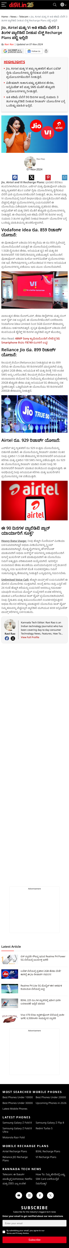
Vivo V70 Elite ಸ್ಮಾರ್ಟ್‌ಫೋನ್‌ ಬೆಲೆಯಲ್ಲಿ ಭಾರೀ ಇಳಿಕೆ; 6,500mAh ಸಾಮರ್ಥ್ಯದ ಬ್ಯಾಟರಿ (42, 1016)
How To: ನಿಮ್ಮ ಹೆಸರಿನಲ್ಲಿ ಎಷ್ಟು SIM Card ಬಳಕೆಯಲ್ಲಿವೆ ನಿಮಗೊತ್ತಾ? (50, 1179)
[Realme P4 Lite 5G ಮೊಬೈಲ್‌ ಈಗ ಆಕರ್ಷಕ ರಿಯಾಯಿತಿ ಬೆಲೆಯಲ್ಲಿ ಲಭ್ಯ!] (9, 988)
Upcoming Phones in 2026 (51, 1103)
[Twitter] (13, 638)
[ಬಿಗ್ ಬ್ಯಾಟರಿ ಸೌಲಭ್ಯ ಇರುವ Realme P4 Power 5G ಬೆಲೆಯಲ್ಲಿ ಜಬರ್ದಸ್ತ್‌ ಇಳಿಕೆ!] (9, 959)
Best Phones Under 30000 (18, 1103)
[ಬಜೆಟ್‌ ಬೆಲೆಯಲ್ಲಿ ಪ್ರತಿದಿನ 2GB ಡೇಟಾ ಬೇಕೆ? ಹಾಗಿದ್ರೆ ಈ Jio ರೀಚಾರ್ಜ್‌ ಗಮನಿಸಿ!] (9, 974)
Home (4, 16)
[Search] (55, 4)
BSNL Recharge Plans (48, 1151)
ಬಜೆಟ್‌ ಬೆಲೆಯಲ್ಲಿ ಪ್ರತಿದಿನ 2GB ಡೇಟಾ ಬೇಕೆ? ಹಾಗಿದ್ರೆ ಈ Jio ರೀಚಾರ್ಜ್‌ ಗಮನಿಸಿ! (41, 972)
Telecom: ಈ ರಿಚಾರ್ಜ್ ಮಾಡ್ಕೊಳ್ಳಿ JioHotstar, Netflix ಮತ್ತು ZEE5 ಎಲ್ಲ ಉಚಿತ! (17, 1179)
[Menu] (4, 4)
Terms (9, 1233)
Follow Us (36, 51)
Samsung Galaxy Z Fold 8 (17, 1122)
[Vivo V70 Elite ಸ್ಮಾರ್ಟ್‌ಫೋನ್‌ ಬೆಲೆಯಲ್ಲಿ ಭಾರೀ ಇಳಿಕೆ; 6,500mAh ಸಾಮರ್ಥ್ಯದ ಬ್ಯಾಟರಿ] (9, 1018)
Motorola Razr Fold (14, 1137)
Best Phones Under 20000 (51, 1097)
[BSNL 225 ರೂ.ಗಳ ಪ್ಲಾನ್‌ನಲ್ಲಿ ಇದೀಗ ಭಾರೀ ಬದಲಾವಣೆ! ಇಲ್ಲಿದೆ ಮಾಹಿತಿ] (9, 1003)
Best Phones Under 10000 (18, 1097)
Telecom (23, 16)
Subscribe (34, 1239)
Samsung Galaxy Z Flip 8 (50, 1122)
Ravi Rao (9, 44)
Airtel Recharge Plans (15, 1151)
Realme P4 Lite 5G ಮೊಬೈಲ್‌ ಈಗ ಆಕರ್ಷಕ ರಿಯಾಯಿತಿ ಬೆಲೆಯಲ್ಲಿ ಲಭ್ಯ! (41, 987)
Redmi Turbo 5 (44, 1128)
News (13, 16)
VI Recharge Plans (46, 1157)
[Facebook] (7, 638)
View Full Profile (30, 637)
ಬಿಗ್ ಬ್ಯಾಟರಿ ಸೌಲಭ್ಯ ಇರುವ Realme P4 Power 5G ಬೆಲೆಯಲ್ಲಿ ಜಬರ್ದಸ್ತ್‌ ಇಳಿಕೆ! (43, 958)
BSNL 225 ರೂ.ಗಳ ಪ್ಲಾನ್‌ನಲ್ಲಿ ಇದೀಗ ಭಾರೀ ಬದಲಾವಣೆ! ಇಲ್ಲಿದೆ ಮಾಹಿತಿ (41, 1002)
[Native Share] (46, 51)
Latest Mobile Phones (15, 1108)
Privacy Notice (22, 1233)
